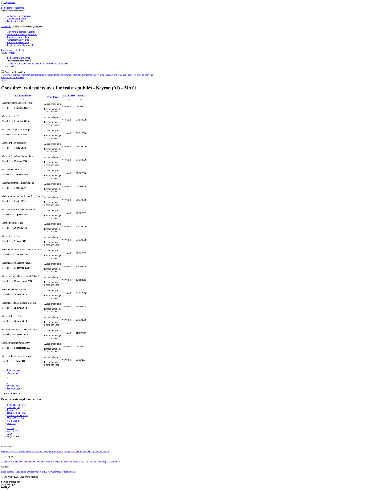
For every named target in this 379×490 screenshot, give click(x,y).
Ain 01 (10, 434)
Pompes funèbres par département (104, 461)
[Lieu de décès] (68, 99)
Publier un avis (12, 77)
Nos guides (13, 11)
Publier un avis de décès (12, 50)
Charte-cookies (24, 451)
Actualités (6, 26)
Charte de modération (99, 451)
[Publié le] (81, 99)
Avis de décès (13, 431)
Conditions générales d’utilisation (47, 451)
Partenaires (21, 471)
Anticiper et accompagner (19, 16)
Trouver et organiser (16, 18)
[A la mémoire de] (22, 99)
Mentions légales (9, 451)
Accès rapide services (27, 26)
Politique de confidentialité (76, 451)
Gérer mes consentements (63, 471)
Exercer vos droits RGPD (39, 471)
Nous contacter (8, 471)
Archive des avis (80, 461)
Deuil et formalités (15, 21)
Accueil (10, 428)
